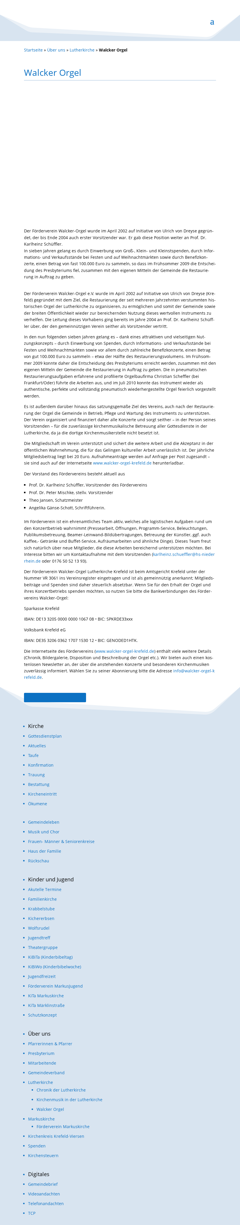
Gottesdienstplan (45, 736)
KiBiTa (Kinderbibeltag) (50, 957)
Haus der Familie (44, 851)
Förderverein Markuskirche (63, 1126)
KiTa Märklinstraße (46, 1005)
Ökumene (37, 803)
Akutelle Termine (44, 889)
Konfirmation (41, 765)
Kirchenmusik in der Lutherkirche (69, 1099)
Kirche (36, 725)
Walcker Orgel (50, 1109)
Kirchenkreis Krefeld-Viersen (56, 1136)
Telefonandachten (46, 1203)
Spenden (37, 1146)
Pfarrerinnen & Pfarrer (50, 1043)
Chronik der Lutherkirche (61, 1090)
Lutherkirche (82, 50)
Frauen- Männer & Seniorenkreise (61, 841)
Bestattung (38, 784)
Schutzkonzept (42, 1015)
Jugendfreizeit (42, 976)
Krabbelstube (41, 909)
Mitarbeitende (42, 1063)
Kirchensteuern (43, 1155)
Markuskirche (41, 1119)
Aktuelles (37, 745)
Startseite (33, 50)
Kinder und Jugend (51, 879)
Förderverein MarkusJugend (55, 986)
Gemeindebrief (43, 1184)
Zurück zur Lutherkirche (55, 697)
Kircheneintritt (42, 794)
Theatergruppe (43, 947)
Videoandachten (44, 1194)
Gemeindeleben (43, 822)
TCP (31, 1213)
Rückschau (38, 861)
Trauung (36, 774)
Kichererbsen (41, 918)
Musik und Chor (43, 832)
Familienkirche (42, 899)
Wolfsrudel (38, 928)
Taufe (33, 755)
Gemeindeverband (46, 1072)
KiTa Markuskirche (46, 995)
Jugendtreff (39, 937)
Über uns (56, 50)
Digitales (38, 1174)
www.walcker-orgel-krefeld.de (122, 463)
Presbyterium (41, 1053)
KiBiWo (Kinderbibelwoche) (54, 966)
